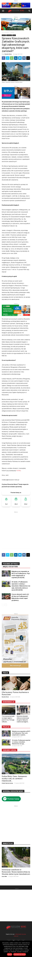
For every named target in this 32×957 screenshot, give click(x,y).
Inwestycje (9, 35)
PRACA (5, 673)
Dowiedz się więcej (19, 954)
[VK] (24, 58)
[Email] (28, 58)
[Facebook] (3, 58)
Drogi (18, 714)
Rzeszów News (8, 54)
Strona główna (5, 32)
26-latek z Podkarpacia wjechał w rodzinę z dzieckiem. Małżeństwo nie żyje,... (21, 742)
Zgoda (9, 954)
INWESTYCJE (8, 843)
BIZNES (12, 32)
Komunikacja (8, 702)
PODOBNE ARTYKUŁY (11, 564)
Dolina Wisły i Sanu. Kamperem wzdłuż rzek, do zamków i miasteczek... (14, 778)
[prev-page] (3, 605)
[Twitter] (7, 58)
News (14, 35)
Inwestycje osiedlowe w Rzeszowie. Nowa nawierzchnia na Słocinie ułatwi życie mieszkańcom (16, 872)
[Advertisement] (16, 529)
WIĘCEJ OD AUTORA (10, 567)
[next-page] (6, 605)
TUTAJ (19, 470)
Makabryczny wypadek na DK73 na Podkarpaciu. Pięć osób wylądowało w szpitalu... (21, 733)
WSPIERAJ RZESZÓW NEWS (13, 791)
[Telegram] (20, 58)
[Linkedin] (16, 58)
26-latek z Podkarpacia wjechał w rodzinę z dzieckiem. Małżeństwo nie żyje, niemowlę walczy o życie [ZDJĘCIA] (21, 586)
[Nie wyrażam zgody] (30, 949)
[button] (3, 10)
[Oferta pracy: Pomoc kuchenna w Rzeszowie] (16, 683)
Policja (6, 727)
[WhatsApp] (12, 58)
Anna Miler (4, 876)
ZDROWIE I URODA (9, 750)
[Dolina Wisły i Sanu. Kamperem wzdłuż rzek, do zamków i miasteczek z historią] (16, 764)
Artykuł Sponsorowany (7, 783)
